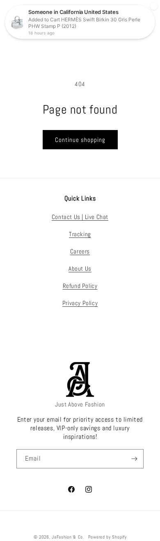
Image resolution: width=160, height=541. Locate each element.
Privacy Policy (80, 303)
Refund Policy (80, 286)
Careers (80, 251)
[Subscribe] (134, 458)
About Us (80, 268)
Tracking (80, 234)
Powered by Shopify (107, 537)
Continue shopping (80, 140)
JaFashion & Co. (68, 537)
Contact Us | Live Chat (80, 217)
